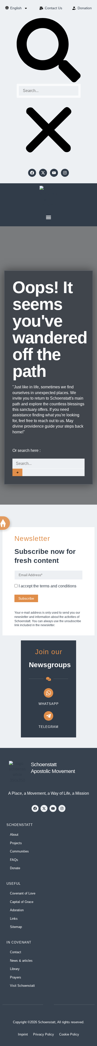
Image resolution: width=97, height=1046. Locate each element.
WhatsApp (49, 704)
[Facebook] (32, 173)
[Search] (17, 472)
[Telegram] (48, 716)
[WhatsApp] (48, 693)
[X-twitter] (43, 173)
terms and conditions (58, 586)
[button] (49, 51)
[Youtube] (54, 173)
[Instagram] (65, 173)
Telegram (48, 727)
